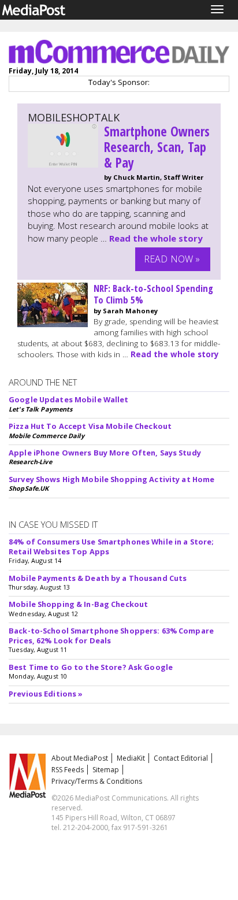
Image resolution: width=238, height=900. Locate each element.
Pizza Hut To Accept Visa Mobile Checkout (90, 426)
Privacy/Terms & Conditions (96, 781)
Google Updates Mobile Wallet (69, 399)
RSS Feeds (67, 770)
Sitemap (105, 770)
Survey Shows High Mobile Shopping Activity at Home (111, 479)
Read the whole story (156, 238)
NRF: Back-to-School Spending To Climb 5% (153, 294)
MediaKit (131, 758)
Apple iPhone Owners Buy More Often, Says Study (105, 452)
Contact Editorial (181, 758)
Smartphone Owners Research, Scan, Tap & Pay (157, 147)
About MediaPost (79, 758)
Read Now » (172, 259)
